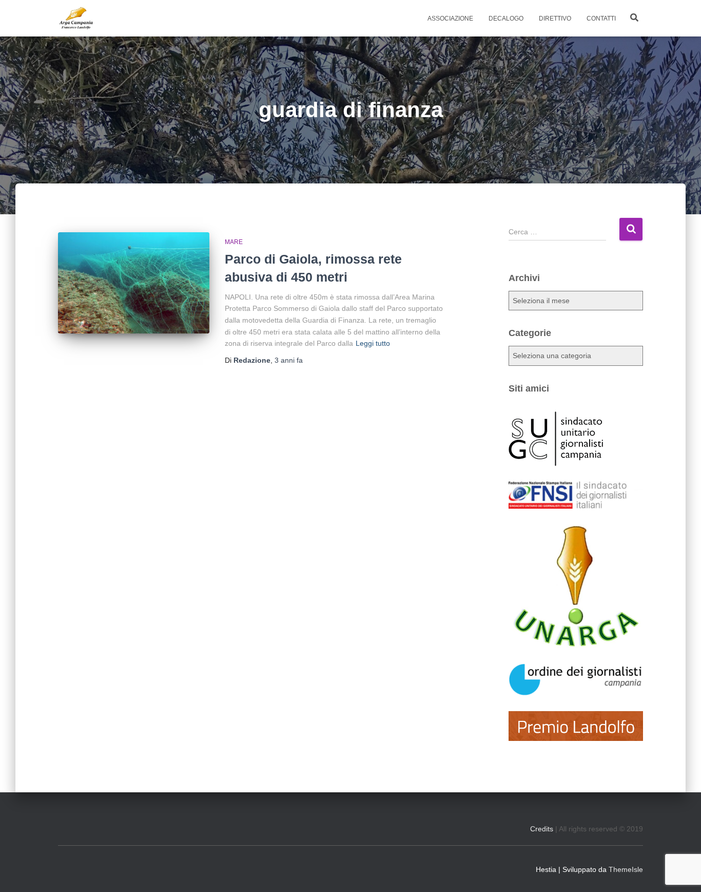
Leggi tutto (373, 343)
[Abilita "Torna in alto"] (680, 871)
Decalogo (506, 18)
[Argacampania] (76, 18)
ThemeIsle (626, 869)
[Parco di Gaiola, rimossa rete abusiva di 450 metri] (133, 282)
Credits (541, 829)
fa (289, 360)
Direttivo (555, 18)
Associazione (450, 18)
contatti (601, 18)
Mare (234, 242)
